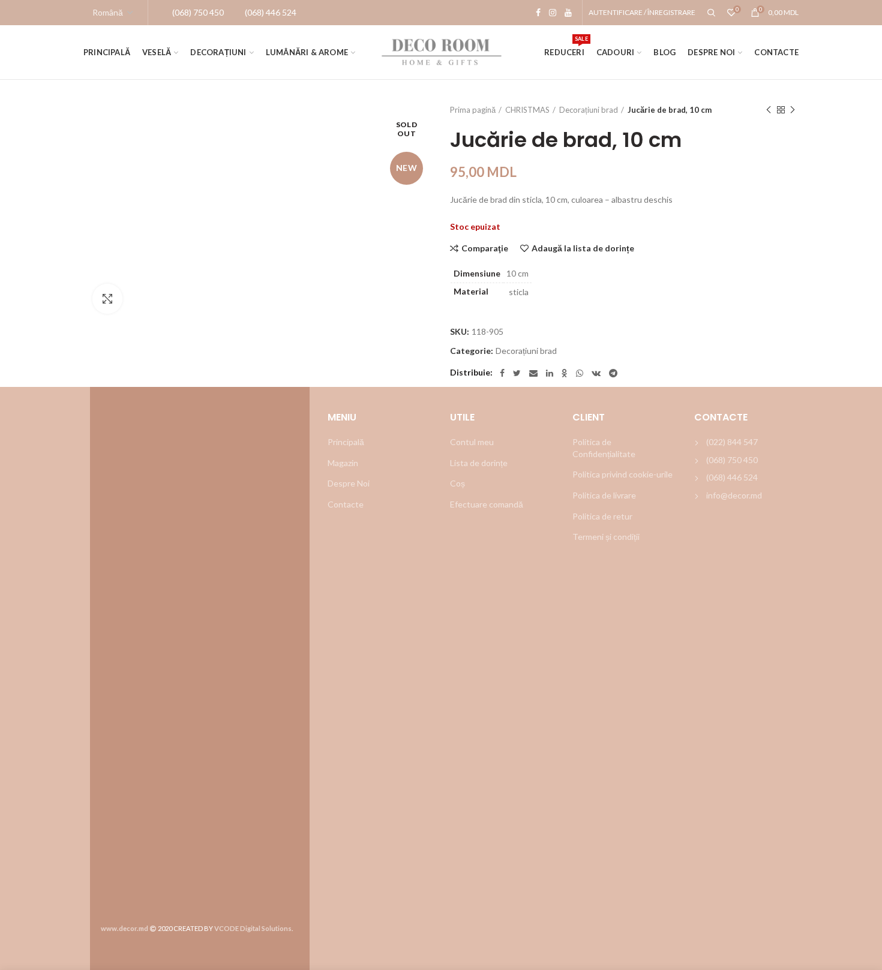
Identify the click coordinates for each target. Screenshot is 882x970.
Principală (346, 442)
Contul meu (472, 442)
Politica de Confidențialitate (603, 448)
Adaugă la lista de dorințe (583, 248)
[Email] (533, 373)
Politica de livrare (604, 495)
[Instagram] (552, 12)
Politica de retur (602, 516)
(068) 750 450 (732, 460)
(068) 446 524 (732, 477)
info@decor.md (734, 495)
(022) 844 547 (732, 442)
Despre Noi (349, 483)
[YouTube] (568, 12)
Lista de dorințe (479, 463)
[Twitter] (517, 373)
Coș (457, 483)
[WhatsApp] (579, 373)
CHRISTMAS (527, 110)
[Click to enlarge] (107, 299)
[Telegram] (613, 373)
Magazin (343, 463)
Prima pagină (473, 110)
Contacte (346, 504)
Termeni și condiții (606, 536)
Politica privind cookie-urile (622, 474)
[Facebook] (538, 12)
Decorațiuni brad (588, 110)
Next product (793, 110)
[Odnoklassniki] (564, 373)
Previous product (769, 110)
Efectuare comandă (486, 504)
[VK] (596, 373)
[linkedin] (549, 373)
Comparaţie (484, 248)
